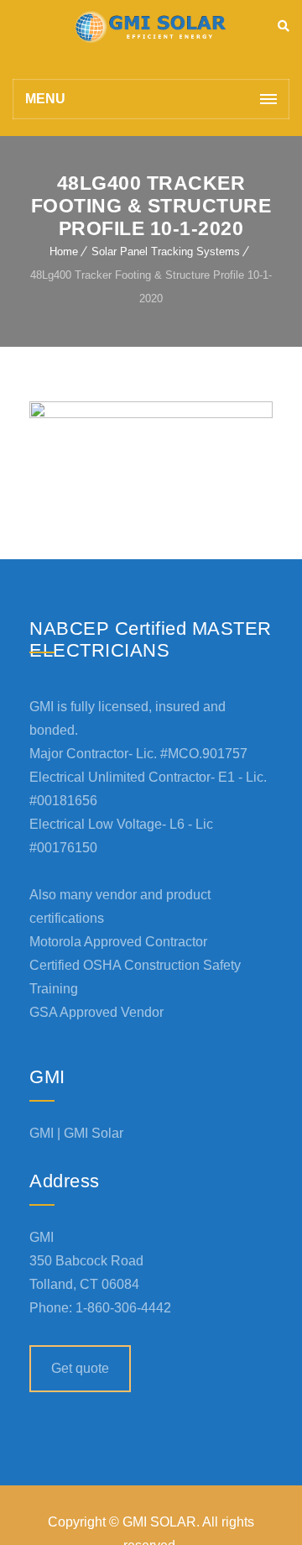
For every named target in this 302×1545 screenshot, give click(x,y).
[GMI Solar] (151, 39)
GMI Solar (93, 1133)
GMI (41, 1133)
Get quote (80, 1368)
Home (63, 251)
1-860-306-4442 (123, 1308)
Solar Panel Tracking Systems (165, 251)
